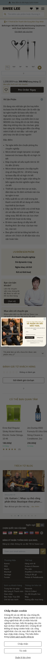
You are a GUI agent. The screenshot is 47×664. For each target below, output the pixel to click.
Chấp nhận (23, 644)
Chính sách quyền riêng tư (21, 637)
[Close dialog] (45, 319)
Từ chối (23, 651)
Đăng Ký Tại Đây (29, 337)
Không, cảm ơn (40, 337)
